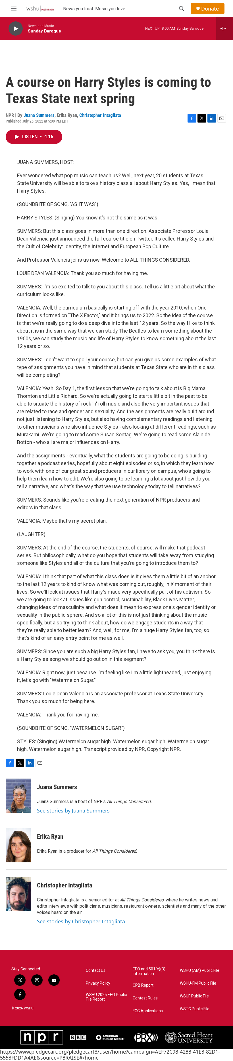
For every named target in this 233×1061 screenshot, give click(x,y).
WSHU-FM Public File (198, 983)
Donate (210, 9)
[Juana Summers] (18, 796)
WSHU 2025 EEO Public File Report (106, 997)
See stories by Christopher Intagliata (81, 921)
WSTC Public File (194, 1009)
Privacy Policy (98, 983)
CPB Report (143, 985)
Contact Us (95, 970)
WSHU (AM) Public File (199, 970)
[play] (15, 28)
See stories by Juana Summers (73, 810)
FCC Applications (148, 1011)
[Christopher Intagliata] (18, 894)
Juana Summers (39, 115)
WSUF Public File (194, 996)
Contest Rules (145, 998)
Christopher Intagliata (100, 115)
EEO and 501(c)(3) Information (149, 971)
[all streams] (224, 28)
